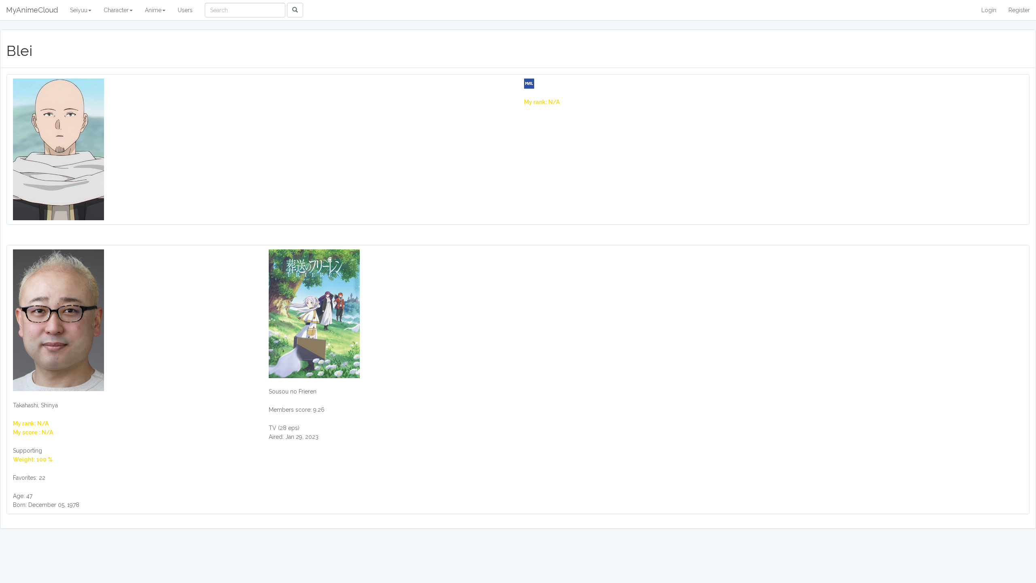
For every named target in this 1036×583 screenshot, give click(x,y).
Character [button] (116, 10)
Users (185, 10)
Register (1019, 10)
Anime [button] (153, 10)
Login (988, 10)
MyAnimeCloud (32, 10)
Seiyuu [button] (78, 10)
